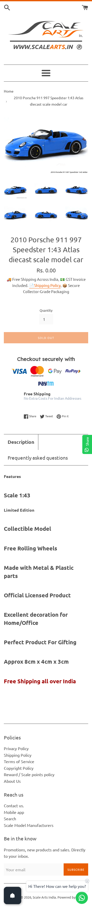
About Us (12, 781)
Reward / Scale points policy (29, 774)
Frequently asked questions (38, 458)
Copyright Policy (18, 768)
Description (21, 442)
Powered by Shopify (72, 897)
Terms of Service (19, 761)
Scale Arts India (44, 897)
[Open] (12, 895)
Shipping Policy (17, 755)
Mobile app (14, 812)
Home (9, 91)
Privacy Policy (16, 748)
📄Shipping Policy (45, 285)
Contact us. (14, 805)
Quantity (46, 310)
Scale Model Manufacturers (28, 825)
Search (10, 818)
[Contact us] (82, 898)
